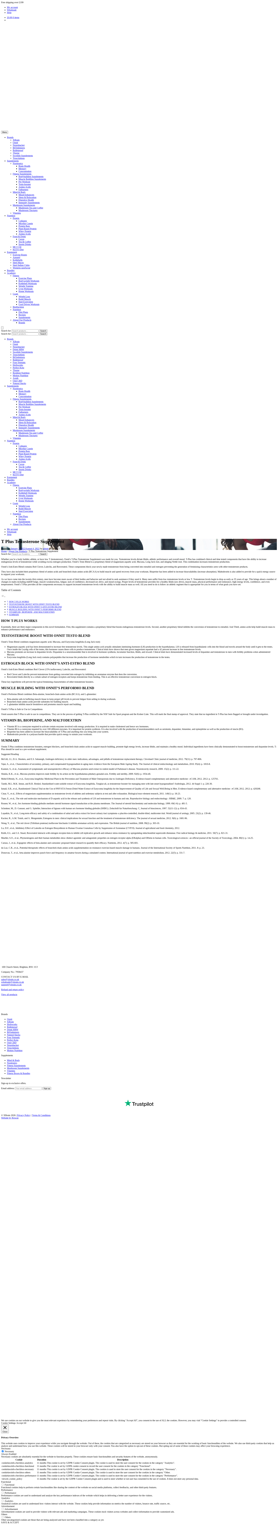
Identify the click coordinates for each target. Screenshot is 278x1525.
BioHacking (18, 307)
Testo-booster (25, 184)
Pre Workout (24, 181)
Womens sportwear (21, 268)
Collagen (23, 221)
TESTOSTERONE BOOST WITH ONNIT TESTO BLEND (34, 604)
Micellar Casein (26, 223)
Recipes (22, 315)
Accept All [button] (21, 1423)
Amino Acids (25, 187)
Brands (10, 137)
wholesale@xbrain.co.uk (12, 982)
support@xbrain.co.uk (11, 984)
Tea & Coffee (25, 241)
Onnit (15, 142)
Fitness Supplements (22, 174)
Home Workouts (26, 291)
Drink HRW (18, 349)
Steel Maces (18, 262)
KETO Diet (18, 249)
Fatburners (23, 189)
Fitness (16, 275)
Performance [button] (7, 1490)
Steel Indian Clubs (21, 265)
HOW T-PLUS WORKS (19, 601)
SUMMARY (14, 614)
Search (43, 331)
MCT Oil (17, 247)
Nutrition (11, 215)
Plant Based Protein (27, 228)
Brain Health (24, 166)
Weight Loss (24, 296)
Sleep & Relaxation (27, 197)
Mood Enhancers (26, 195)
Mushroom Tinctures (28, 210)
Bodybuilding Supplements (31, 176)
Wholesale (12, 10)
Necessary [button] (6, 1448)
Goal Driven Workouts (29, 304)
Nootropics (18, 163)
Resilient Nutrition (21, 373)
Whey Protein (25, 231)
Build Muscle (25, 299)
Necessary (9, 1451)
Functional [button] (6, 1482)
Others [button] (4, 1514)
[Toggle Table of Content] (3, 596)
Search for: (6, 330)
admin (46, 548)
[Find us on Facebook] (3, 1002)
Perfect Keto (18, 367)
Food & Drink (19, 236)
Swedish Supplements (23, 155)
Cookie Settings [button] (8, 1423)
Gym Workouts (26, 288)
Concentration (25, 171)
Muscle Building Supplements (32, 179)
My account (12, 7)
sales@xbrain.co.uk (10, 979)
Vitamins (17, 213)
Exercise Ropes (20, 255)
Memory (22, 168)
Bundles (10, 270)
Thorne (16, 153)
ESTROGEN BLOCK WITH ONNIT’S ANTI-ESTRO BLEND (35, 607)
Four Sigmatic (19, 362)
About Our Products (22, 320)
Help (9, 12)
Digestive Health (26, 200)
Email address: (8, 1088)
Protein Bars (24, 226)
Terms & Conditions (41, 1115)
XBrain (16, 140)
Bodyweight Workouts (29, 281)
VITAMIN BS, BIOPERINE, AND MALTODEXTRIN (32, 612)
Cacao (21, 239)
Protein (16, 218)
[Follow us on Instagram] (3, 1006)
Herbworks (18, 365)
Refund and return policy (12, 989)
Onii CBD (17, 381)
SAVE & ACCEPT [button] (10, 1522)
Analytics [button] (5, 1498)
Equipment (12, 252)
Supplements (13, 161)
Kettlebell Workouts (28, 283)
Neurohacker (19, 145)
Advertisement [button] (7, 1506)
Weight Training (26, 286)
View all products (9, 994)
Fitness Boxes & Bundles (18, 1073)
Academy (11, 273)
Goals (15, 294)
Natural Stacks (19, 383)
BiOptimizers (19, 148)
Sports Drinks (25, 244)
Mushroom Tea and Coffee (31, 208)
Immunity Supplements (29, 202)
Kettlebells (17, 260)
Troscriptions (19, 158)
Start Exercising (26, 302)
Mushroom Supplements (24, 205)
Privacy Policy (23, 1115)
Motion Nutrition (20, 375)
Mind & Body (19, 192)
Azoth (15, 378)
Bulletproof (18, 150)
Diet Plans (23, 312)
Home (4, 551)
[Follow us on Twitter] (3, 1011)
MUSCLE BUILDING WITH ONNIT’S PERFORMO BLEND (35, 609)
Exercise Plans (25, 278)
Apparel (16, 257)
